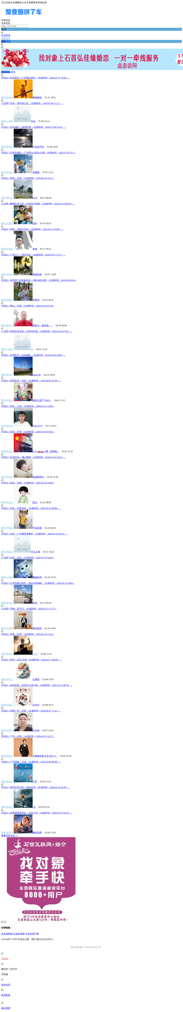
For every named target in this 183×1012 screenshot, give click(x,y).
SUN (35, 198)
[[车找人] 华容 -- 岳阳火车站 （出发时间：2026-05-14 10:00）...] (2, 226)
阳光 (35, 502)
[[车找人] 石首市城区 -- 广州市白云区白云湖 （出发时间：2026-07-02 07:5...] (2, 150)
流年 (35, 223)
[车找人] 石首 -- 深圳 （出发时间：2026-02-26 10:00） (28, 483)
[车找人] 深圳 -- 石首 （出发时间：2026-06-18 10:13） (28, 178)
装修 (35, 249)
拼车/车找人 (7, 97)
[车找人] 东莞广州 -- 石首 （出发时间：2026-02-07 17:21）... (31, 711)
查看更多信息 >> (10, 835)
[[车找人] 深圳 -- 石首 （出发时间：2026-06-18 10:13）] (2, 175)
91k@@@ (37, 426)
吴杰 (35, 603)
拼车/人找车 (7, 121)
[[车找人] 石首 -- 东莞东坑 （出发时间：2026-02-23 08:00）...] (2, 505)
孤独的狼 (37, 274)
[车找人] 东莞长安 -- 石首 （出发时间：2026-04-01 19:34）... (31, 380)
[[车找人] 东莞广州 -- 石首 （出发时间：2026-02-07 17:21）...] (2, 708)
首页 (3, 41)
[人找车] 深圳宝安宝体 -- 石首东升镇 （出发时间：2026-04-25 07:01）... (36, 331)
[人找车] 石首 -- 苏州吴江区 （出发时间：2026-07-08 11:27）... (32, 103)
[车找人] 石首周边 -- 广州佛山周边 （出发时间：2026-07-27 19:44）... (35, 78)
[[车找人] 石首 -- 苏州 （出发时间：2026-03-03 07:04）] (2, 429)
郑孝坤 (36, 300)
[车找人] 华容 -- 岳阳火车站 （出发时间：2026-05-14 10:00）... (32, 229)
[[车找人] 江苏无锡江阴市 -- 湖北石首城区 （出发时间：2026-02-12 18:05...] (2, 580)
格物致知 (37, 97)
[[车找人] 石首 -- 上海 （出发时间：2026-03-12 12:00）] (2, 403)
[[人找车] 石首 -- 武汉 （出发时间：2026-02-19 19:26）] (2, 555)
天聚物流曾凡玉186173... (45, 756)
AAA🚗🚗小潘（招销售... (46, 451)
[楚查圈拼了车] (23, 17)
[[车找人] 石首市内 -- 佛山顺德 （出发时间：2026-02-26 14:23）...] (2, 454)
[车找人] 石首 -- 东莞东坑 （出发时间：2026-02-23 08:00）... (31, 508)
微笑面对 (37, 628)
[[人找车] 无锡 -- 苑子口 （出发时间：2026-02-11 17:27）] (2, 606)
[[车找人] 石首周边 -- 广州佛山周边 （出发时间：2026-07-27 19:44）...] (2, 75)
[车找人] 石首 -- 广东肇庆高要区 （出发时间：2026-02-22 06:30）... (34, 534)
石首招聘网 (7, 934)
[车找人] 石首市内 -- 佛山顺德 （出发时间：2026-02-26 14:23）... (33, 457)
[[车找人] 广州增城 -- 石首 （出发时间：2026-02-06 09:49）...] (2, 759)
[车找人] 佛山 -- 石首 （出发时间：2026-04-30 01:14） (28, 306)
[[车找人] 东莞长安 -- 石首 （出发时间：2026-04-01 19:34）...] (2, 378)
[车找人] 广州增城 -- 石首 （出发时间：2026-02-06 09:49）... (31, 762)
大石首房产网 (32, 934)
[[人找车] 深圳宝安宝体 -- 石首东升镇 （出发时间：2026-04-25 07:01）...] (2, 328)
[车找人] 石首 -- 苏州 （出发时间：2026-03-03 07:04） (28, 431)
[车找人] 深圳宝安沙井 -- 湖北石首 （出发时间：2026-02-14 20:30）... (35, 787)
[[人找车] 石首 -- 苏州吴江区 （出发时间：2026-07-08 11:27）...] (2, 100)
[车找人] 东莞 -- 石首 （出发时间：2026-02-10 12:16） (28, 634)
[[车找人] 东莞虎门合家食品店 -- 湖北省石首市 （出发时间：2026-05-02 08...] (2, 277)
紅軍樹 (36, 679)
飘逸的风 (37, 577)
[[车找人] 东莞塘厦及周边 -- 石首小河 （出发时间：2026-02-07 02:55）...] (2, 810)
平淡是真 (37, 528)
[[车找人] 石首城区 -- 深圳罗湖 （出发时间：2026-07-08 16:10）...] (2, 124)
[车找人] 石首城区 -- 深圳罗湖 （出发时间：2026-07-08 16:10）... (33, 127)
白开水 (36, 705)
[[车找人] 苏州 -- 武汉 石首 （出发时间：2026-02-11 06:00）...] (2, 657)
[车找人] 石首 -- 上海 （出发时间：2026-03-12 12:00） (28, 406)
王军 (35, 781)
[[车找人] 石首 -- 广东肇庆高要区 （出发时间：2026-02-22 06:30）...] (2, 531)
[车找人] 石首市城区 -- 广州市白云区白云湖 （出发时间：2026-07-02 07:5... (38, 152)
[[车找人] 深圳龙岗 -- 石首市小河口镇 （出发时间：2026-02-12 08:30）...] (2, 682)
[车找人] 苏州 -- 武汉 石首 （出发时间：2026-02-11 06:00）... (31, 660)
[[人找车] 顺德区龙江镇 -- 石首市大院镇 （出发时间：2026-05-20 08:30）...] (2, 201)
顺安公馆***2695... (42, 400)
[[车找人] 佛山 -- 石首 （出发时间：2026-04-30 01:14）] (2, 303)
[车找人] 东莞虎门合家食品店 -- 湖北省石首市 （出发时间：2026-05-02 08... (38, 280)
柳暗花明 (37, 832)
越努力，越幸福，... (43, 325)
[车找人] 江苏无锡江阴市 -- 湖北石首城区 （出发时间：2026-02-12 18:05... (38, 583)
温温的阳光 (38, 477)
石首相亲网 (19, 934)
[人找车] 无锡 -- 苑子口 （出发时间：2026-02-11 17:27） (29, 608)
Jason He (37, 375)
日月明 (36, 730)
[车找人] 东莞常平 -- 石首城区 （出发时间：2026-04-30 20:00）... (33, 355)
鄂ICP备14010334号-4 (42, 939)
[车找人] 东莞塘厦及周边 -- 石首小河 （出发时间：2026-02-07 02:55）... (36, 813)
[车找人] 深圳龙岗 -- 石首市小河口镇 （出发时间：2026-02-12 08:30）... (36, 685)
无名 (33, 121)
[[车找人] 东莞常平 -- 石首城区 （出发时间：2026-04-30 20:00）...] (2, 352)
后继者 (36, 172)
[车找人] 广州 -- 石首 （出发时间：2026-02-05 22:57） (28, 736)
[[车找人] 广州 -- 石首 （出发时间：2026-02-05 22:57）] (2, 733)
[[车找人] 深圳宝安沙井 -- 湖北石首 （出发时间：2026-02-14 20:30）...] (2, 784)
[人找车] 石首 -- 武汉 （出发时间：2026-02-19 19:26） (28, 557)
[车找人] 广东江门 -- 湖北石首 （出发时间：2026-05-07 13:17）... (33, 255)
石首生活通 (23, 939)
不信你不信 (38, 147)
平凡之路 (35, 552)
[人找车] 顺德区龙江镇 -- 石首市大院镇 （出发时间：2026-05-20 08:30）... (38, 203)
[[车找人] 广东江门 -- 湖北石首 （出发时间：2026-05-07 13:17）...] (2, 252)
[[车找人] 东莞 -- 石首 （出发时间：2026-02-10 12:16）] (2, 631)
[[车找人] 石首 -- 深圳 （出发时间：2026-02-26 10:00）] (2, 480)
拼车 (8, 41)
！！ (35, 654)
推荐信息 (5, 72)
